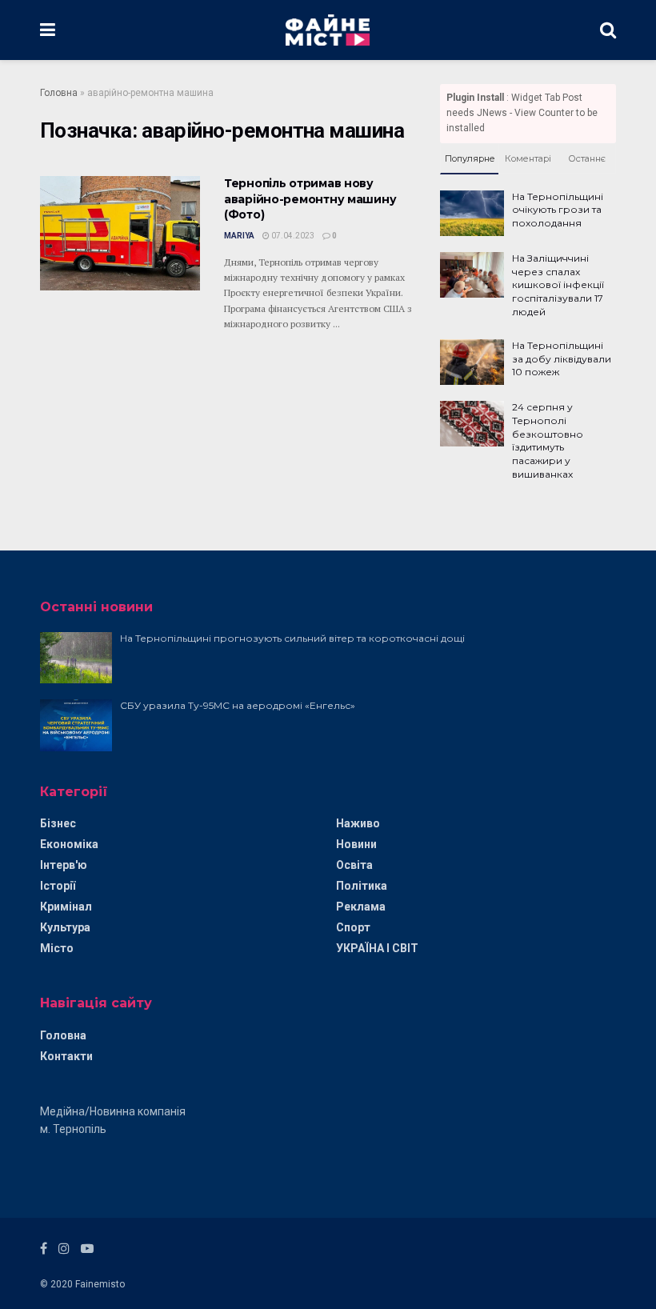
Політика (361, 885)
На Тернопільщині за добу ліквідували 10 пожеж (561, 358)
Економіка (69, 844)
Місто (57, 948)
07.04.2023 (292, 235)
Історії (57, 885)
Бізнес (58, 823)
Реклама (361, 906)
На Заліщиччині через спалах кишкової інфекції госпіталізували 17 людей (558, 285)
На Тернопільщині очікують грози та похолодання (557, 210)
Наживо (358, 823)
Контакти (66, 1056)
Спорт (353, 927)
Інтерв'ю (63, 865)
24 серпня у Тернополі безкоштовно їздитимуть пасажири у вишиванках (547, 440)
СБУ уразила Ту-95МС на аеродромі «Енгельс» (237, 705)
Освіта (354, 865)
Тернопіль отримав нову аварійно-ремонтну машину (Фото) (310, 199)
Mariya (239, 235)
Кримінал (66, 906)
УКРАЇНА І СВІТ (377, 948)
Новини (356, 844)
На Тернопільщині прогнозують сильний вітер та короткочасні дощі (292, 638)
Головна (59, 92)
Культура (65, 927)
